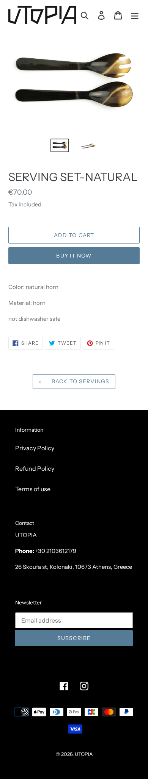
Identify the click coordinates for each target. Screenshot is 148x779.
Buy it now (73, 255)
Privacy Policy (34, 448)
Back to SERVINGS (79, 381)
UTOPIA (84, 754)
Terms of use (32, 489)
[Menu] (134, 14)
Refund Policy (34, 468)
